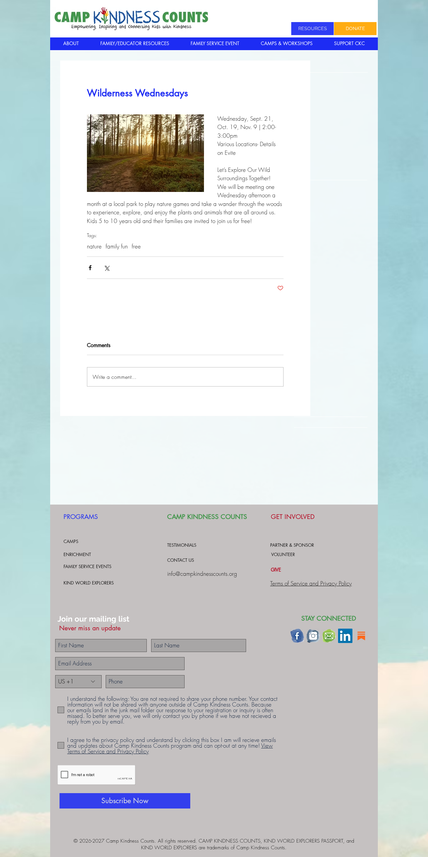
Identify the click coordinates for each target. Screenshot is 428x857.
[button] (70, 43)
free (136, 246)
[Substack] (361, 636)
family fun (117, 246)
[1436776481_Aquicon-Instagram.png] (313, 636)
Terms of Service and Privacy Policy (311, 583)
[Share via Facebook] (90, 267)
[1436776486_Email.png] (329, 636)
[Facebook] (297, 636)
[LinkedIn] (345, 636)
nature (94, 246)
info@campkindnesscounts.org (202, 573)
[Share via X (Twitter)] (106, 267)
